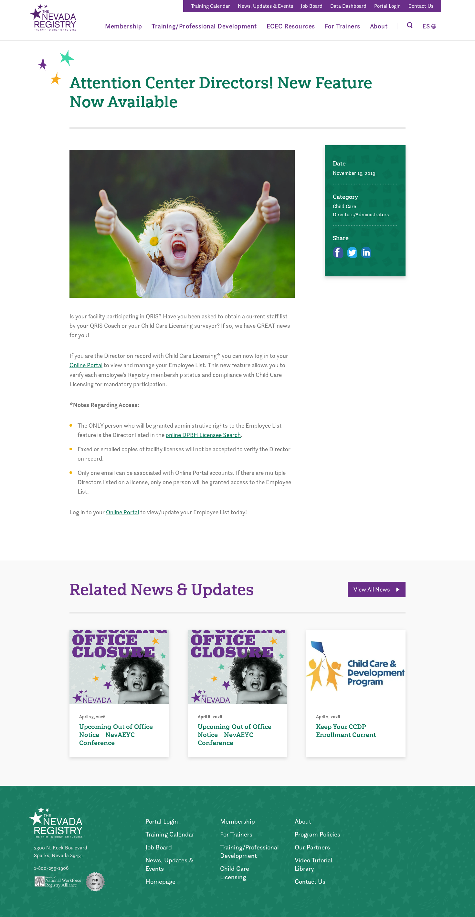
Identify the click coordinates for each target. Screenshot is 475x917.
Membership (123, 26)
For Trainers (342, 26)
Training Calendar (210, 6)
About (379, 26)
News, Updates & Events (265, 6)
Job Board (311, 6)
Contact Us (420, 6)
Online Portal (85, 365)
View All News (372, 589)
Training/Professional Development (204, 26)
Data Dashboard (348, 6)
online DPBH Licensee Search (203, 435)
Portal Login (387, 6)
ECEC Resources (291, 26)
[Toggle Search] (410, 26)
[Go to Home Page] (52, 18)
